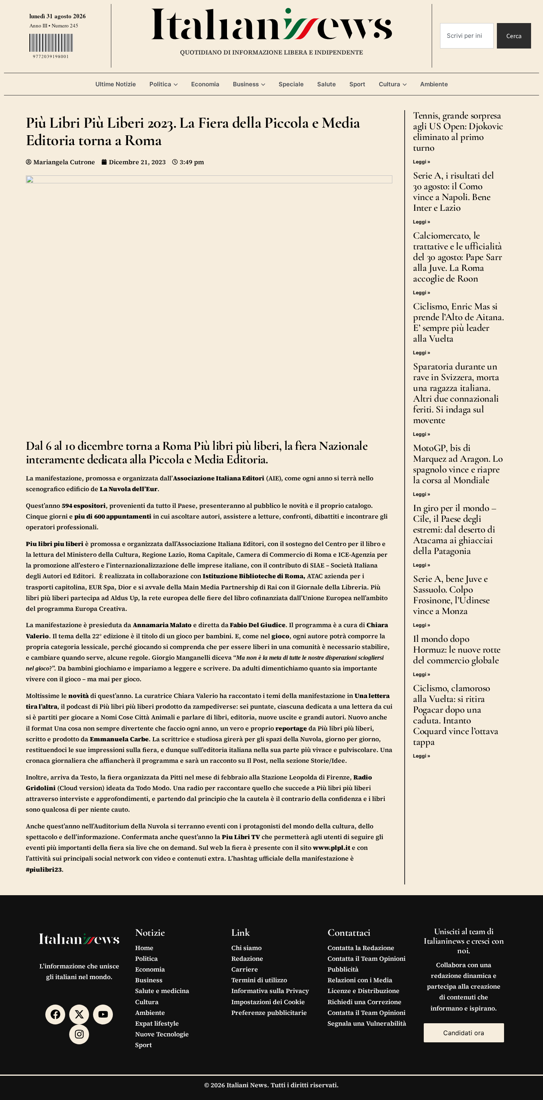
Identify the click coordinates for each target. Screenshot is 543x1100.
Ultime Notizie (115, 84)
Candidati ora (463, 1033)
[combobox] (467, 36)
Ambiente (434, 84)
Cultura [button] (389, 84)
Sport (357, 84)
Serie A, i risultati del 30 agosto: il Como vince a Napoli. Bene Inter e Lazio (453, 191)
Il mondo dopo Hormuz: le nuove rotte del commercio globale (456, 649)
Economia (205, 84)
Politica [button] (160, 84)
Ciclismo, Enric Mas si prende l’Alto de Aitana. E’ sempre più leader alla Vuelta (458, 322)
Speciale (291, 84)
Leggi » (422, 162)
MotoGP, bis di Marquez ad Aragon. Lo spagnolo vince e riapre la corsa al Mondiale (457, 464)
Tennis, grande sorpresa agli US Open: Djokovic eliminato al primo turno (458, 131)
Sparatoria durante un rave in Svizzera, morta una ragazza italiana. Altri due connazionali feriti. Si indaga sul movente (456, 393)
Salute (326, 84)
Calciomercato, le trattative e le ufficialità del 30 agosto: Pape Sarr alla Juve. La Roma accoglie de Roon (457, 256)
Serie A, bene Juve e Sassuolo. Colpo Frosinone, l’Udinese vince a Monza (451, 595)
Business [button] (246, 84)
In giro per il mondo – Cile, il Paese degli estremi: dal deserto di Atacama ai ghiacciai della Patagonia (454, 529)
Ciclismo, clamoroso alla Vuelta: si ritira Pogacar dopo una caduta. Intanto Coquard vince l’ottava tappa (455, 715)
